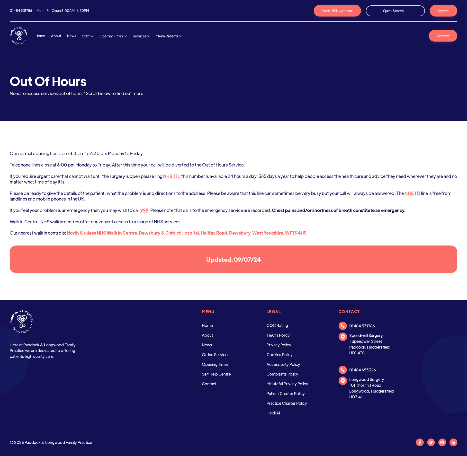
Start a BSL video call (337, 11)
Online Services (215, 354)
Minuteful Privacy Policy (287, 383)
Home (40, 36)
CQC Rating (277, 325)
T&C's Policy (278, 335)
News (71, 36)
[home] (19, 35)
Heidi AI (273, 412)
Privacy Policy (279, 344)
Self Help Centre (216, 374)
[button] (87, 36)
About (56, 36)
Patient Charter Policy (286, 393)
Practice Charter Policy (287, 403)
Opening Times (215, 364)
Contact (443, 36)
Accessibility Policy (283, 364)
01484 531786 (21, 11)
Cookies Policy (280, 354)
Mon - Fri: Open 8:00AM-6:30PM (62, 11)
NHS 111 (171, 176)
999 (144, 210)
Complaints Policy (282, 374)
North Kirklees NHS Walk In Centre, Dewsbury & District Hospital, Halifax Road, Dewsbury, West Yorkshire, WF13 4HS (187, 233)
